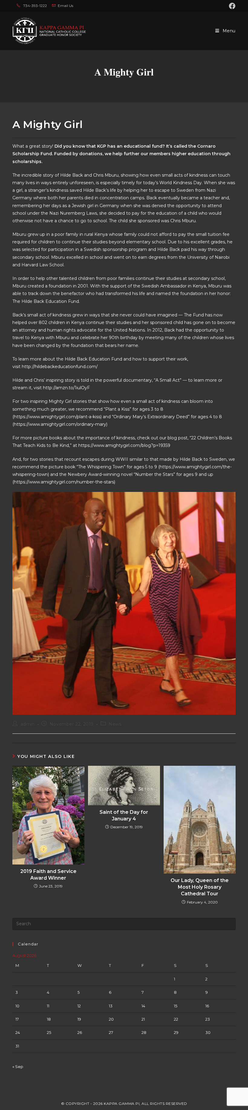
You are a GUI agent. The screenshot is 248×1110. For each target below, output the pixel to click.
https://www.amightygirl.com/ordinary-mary (60, 424)
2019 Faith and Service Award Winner (48, 874)
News (115, 724)
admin (28, 724)
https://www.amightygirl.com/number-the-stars (64, 482)
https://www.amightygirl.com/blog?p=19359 (124, 445)
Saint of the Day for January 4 (124, 815)
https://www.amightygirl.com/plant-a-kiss (57, 416)
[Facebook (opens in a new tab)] (231, 6)
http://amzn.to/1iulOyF (66, 387)
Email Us (65, 5)
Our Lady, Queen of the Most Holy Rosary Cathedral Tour (200, 887)
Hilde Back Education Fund (93, 359)
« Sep (17, 1066)
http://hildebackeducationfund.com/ (60, 366)
